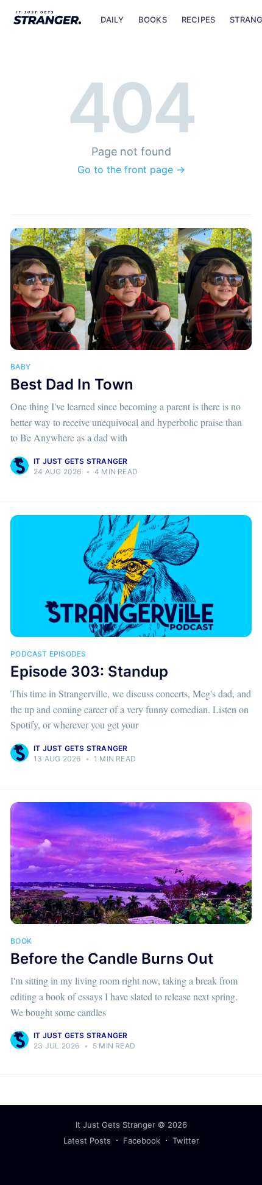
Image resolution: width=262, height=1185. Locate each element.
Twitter (185, 1140)
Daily (112, 19)
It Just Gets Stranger (80, 461)
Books (152, 19)
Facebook (141, 1140)
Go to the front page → (131, 169)
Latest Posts (87, 1140)
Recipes (198, 19)
